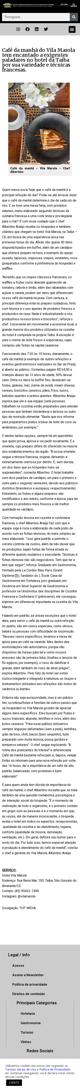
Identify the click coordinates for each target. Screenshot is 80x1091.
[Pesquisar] (74, 17)
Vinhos (26, 1042)
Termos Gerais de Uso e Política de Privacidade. (38, 1069)
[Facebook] (27, 29)
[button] (72, 29)
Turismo (27, 1032)
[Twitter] (46, 29)
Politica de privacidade (29, 984)
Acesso (18, 966)
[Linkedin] (37, 29)
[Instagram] (18, 29)
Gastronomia (31, 1023)
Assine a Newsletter (28, 975)
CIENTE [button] (14, 1082)
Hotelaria (28, 1014)
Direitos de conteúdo (28, 994)
